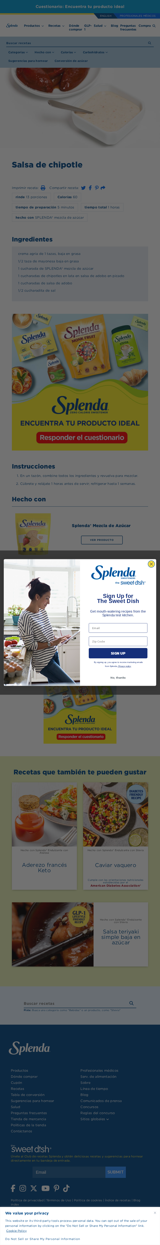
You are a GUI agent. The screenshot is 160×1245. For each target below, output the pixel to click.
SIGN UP (118, 653)
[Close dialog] (151, 564)
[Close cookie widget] (155, 1212)
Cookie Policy (16, 1230)
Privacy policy (124, 666)
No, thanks (118, 677)
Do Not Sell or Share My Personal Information (42, 1239)
